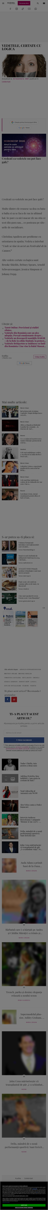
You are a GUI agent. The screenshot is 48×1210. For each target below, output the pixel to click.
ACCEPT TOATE (24, 1205)
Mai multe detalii (34, 1188)
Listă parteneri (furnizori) (6, 1202)
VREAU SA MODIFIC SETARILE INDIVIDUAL (24, 1207)
